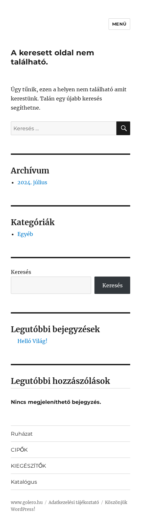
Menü (119, 24)
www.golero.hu (27, 502)
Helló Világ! (32, 341)
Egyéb (25, 234)
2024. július (32, 182)
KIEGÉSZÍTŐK (28, 466)
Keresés (21, 272)
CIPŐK (19, 450)
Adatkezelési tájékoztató (74, 502)
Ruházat (22, 434)
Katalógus (24, 482)
